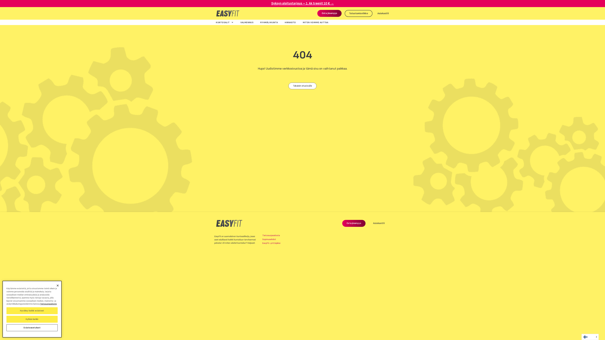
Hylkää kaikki (32, 319)
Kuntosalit (223, 22)
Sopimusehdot (269, 239)
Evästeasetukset (32, 327)
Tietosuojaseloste (271, 235)
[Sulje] (57, 285)
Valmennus (246, 22)
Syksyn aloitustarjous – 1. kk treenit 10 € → (302, 3)
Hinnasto (290, 22)
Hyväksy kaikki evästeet (32, 310)
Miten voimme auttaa (315, 22)
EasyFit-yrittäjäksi (271, 243)
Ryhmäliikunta (269, 22)
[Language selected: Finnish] (590, 337)
